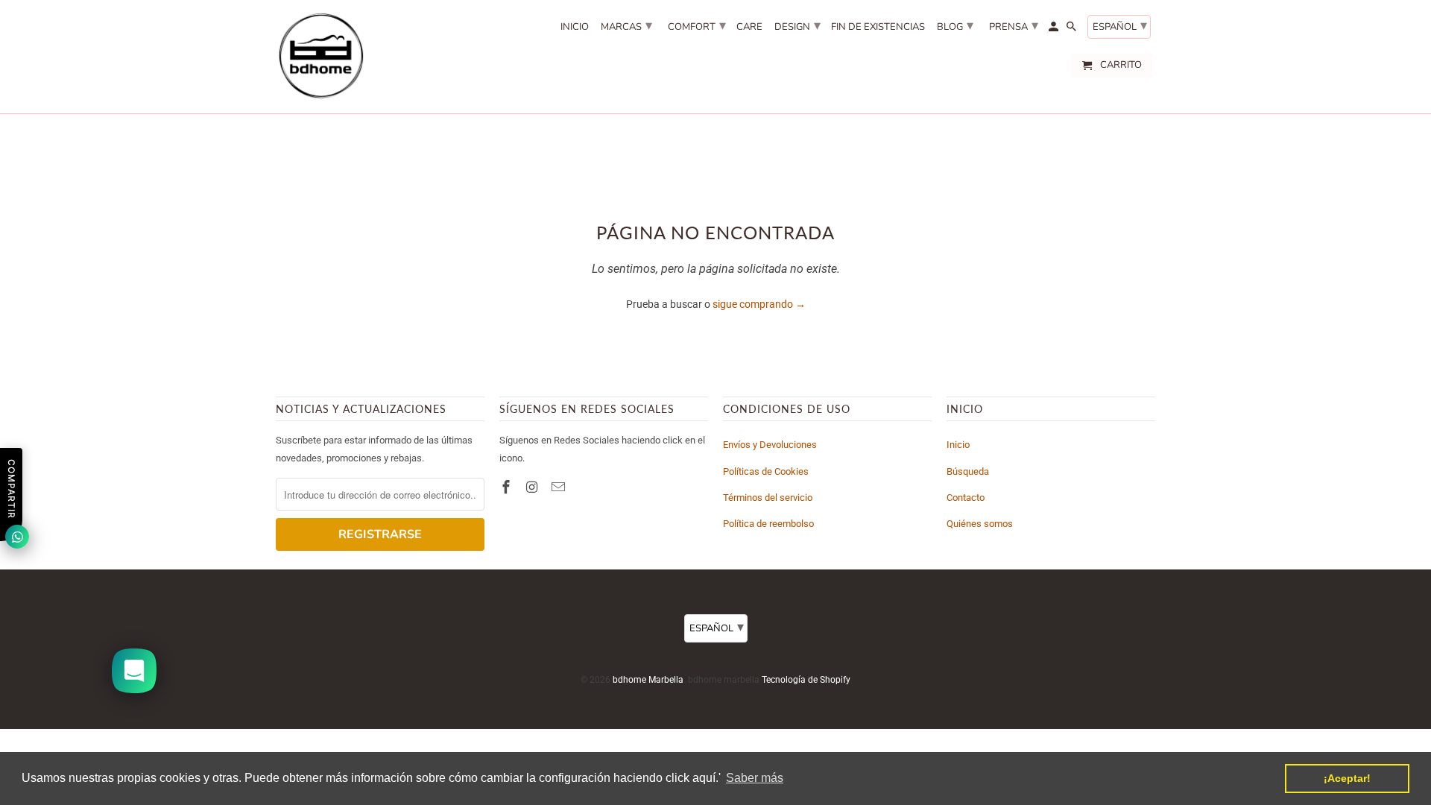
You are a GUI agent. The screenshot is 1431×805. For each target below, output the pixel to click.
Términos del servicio (767, 497)
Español (1120, 25)
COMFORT (697, 25)
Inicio (958, 444)
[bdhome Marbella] (320, 56)
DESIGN (797, 25)
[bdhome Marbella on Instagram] (533, 487)
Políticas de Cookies (766, 471)
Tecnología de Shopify (806, 680)
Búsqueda (968, 471)
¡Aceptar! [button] (1347, 778)
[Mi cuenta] (1055, 30)
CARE (749, 28)
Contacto (966, 497)
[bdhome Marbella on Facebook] (507, 487)
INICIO (574, 28)
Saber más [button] (754, 777)
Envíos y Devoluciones (770, 444)
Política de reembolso (768, 523)
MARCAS (626, 25)
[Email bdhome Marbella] (560, 487)
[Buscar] (1072, 30)
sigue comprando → (759, 304)
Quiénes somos (980, 523)
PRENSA (1013, 25)
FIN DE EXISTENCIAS (878, 28)
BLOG (955, 25)
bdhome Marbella (648, 680)
